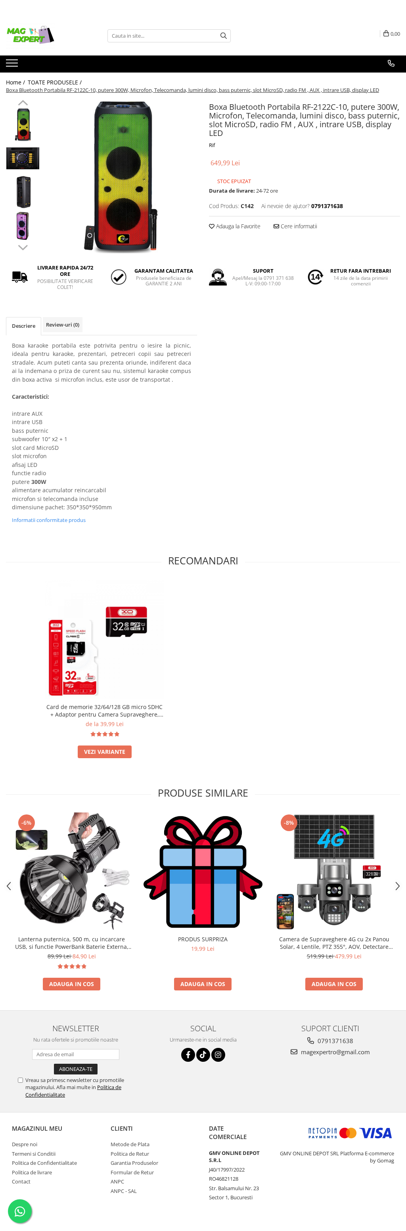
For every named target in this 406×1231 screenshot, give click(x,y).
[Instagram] (218, 1055)
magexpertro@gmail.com (334, 1052)
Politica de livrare (32, 1172)
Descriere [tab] (23, 325)
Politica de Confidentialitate (44, 1162)
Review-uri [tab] (62, 324)
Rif (212, 145)
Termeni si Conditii (34, 1153)
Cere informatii (298, 226)
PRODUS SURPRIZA (203, 939)
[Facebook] (188, 1055)
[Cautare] (223, 35)
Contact (21, 1181)
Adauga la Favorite (237, 226)
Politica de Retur (130, 1153)
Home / (16, 82)
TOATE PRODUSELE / (55, 82)
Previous (22, 104)
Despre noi (24, 1144)
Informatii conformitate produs (49, 520)
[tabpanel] (120, 176)
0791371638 (334, 1041)
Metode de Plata (130, 1144)
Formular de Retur (132, 1172)
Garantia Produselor (134, 1162)
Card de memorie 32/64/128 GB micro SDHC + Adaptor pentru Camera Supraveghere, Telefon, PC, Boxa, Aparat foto (104, 710)
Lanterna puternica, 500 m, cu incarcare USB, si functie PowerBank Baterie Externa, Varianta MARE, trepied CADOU (71, 942)
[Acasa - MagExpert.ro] (45, 36)
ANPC (117, 1181)
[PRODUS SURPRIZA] (203, 871)
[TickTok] (203, 1055)
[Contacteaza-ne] (391, 63)
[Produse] (13, 65)
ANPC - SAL (124, 1191)
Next (22, 246)
